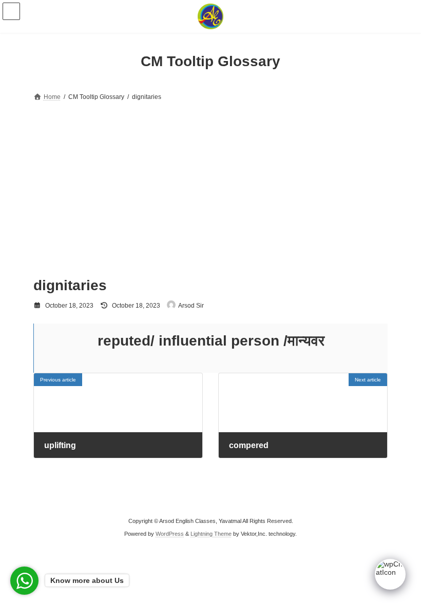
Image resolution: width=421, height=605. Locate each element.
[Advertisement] (210, 180)
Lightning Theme (211, 533)
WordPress (170, 533)
